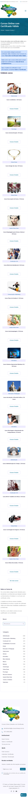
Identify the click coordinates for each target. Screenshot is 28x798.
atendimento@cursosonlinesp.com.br (9, 1)
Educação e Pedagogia (8, 648)
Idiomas (4, 653)
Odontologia (6, 666)
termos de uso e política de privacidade (14, 773)
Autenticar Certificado (8, 754)
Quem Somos (5, 739)
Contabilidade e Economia (9, 643)
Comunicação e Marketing (9, 638)
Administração (6, 635)
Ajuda (24, 795)
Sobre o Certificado (7, 741)
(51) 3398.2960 (24, 1)
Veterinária (5, 682)
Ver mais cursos (14, 580)
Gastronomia (6, 651)
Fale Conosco (5, 751)
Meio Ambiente (6, 659)
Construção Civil (7, 641)
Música (4, 661)
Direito (4, 646)
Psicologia (5, 672)
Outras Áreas (6, 669)
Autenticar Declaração (8, 756)
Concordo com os (14, 774)
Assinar (23, 769)
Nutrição (5, 664)
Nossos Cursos (9, 30)
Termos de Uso (6, 744)
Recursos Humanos (7, 674)
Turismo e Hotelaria (7, 679)
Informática (5, 656)
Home (2, 30)
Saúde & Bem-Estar (7, 677)
